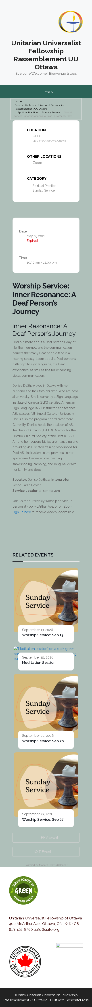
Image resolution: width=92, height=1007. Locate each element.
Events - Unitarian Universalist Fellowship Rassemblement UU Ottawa (39, 107)
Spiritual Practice (28, 112)
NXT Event (42, 852)
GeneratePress (76, 1000)
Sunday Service (51, 112)
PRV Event (49, 837)
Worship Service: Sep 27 (43, 819)
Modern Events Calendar (53, 865)
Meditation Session (39, 663)
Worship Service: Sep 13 (42, 635)
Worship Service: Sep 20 (43, 741)
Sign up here (22, 512)
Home (18, 101)
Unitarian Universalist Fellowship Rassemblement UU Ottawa (46, 55)
